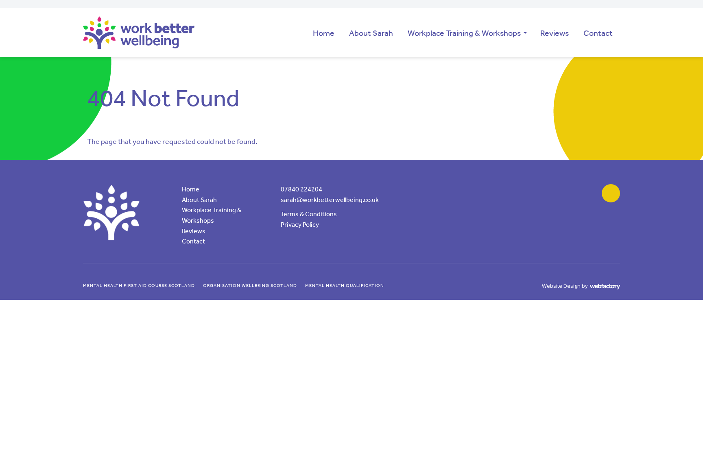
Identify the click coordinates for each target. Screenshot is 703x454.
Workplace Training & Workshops (464, 33)
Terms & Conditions (309, 214)
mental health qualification (344, 285)
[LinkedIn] (611, 193)
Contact (598, 33)
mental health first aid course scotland (139, 285)
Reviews (554, 33)
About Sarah (371, 33)
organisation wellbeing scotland (250, 285)
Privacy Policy (300, 224)
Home (323, 33)
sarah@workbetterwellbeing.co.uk (330, 200)
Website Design (561, 285)
